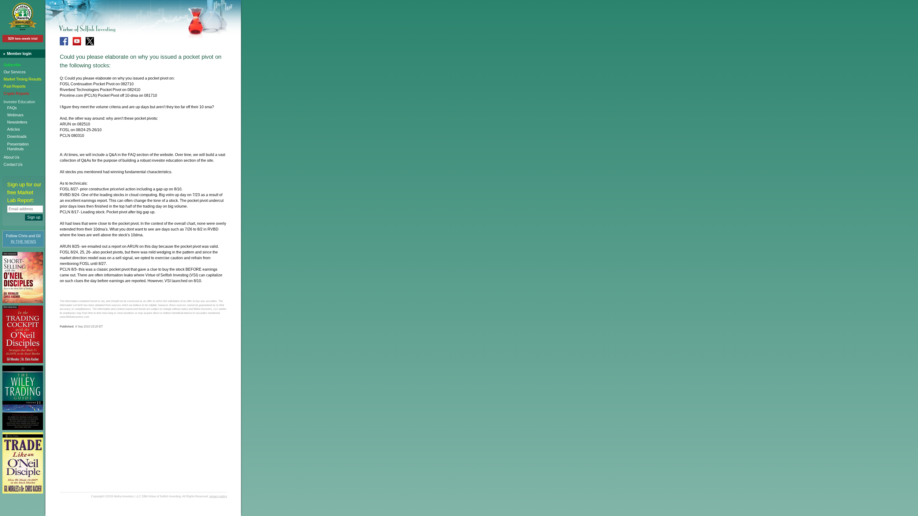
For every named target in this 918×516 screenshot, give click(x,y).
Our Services (15, 72)
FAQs (12, 108)
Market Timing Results (22, 79)
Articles (13, 129)
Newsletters (17, 122)
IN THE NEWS (23, 242)
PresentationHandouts (18, 146)
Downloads (17, 136)
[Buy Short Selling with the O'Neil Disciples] (22, 277)
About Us (11, 157)
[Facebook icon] (64, 41)
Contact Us (13, 164)
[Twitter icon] (90, 41)
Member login (19, 54)
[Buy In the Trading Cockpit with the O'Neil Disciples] (22, 334)
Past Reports (15, 86)
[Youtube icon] (77, 41)
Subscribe (12, 65)
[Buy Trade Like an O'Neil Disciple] (22, 463)
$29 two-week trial (23, 38)
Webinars (15, 115)
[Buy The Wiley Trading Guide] (22, 398)
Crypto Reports (16, 93)
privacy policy (218, 496)
